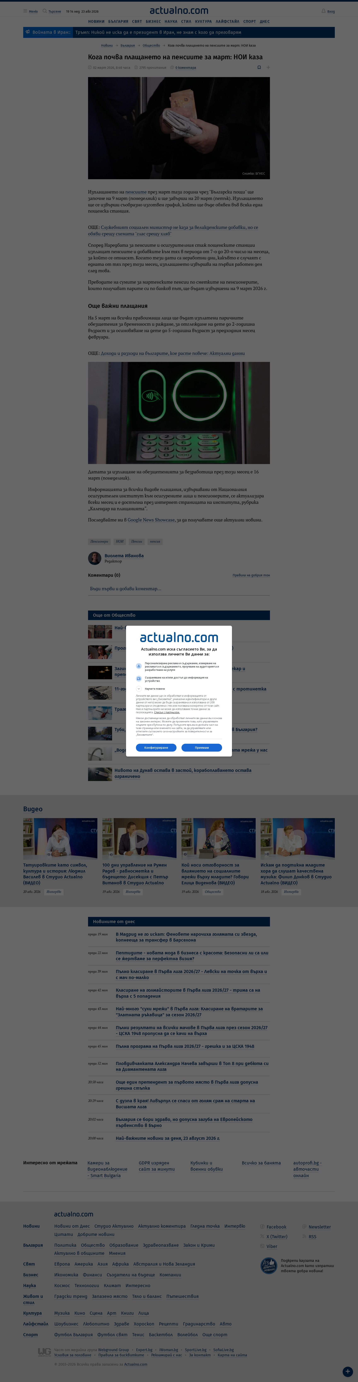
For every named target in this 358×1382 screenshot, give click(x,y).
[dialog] (179, 691)
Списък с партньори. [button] (167, 712)
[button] (179, 689)
